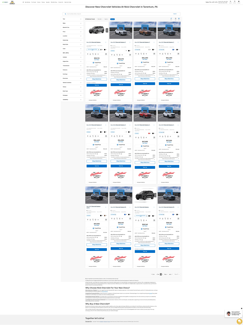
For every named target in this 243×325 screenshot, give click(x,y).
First (153, 274)
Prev (157, 274)
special (150, 293)
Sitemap (105, 321)
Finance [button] (43, 2)
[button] (107, 30)
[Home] (23, 2)
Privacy (109, 321)
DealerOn (101, 321)
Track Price (98, 62)
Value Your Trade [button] (67, 2)
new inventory (105, 291)
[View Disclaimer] (98, 54)
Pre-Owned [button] (33, 2)
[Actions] (106, 42)
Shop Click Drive (96, 79)
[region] (97, 71)
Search (174, 13)
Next (165, 274)
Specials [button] (48, 2)
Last (170, 274)
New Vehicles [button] (27, 2)
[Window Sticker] (106, 54)
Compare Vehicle (92, 100)
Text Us (97, 85)
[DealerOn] (88, 321)
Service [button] (38, 2)
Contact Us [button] (60, 2)
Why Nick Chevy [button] (54, 2)
